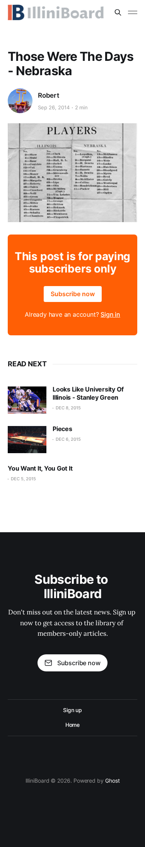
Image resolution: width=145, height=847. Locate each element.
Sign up (72, 710)
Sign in (110, 314)
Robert (48, 95)
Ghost (112, 780)
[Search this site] (118, 12)
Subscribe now (73, 294)
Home (72, 724)
